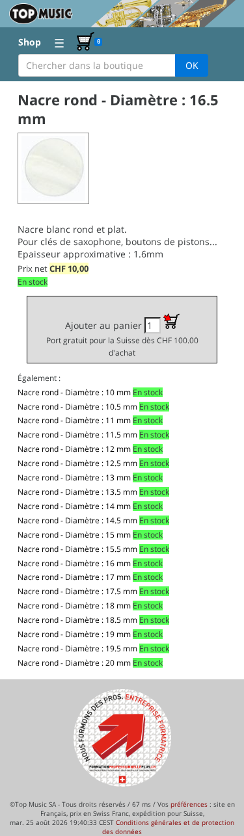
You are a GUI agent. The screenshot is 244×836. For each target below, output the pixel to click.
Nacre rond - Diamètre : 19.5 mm (77, 648)
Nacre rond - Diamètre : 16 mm (74, 563)
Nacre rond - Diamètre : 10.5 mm (77, 406)
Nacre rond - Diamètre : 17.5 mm (77, 591)
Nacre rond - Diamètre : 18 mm (74, 605)
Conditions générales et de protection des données (168, 827)
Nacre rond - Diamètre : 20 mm (74, 663)
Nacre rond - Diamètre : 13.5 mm (77, 492)
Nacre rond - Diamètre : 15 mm (74, 535)
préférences (189, 804)
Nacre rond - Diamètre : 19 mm (74, 634)
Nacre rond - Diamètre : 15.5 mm (77, 549)
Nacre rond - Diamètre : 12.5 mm (77, 463)
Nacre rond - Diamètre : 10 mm (74, 392)
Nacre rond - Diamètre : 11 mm (74, 420)
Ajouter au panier (122, 338)
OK (191, 65)
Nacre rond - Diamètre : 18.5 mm (77, 620)
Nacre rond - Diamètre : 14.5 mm (77, 520)
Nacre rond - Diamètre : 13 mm (74, 477)
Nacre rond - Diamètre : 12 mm (74, 449)
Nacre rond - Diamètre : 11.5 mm (77, 434)
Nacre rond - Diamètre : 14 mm (74, 506)
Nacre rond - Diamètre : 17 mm (74, 577)
